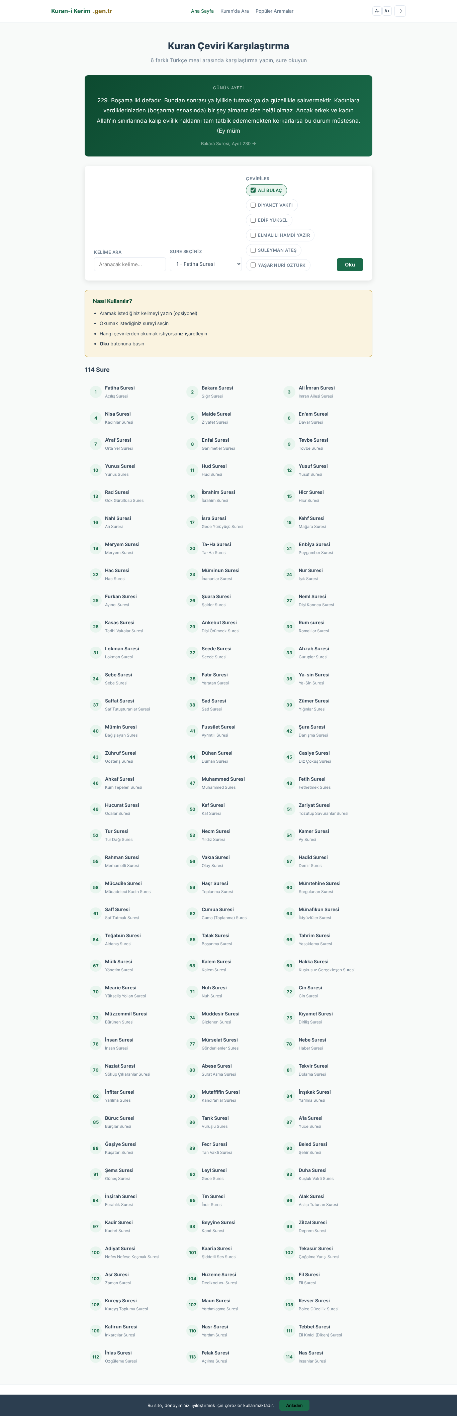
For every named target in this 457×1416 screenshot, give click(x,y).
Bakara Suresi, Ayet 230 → (228, 143)
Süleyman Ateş (277, 250)
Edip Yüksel (273, 220)
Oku (350, 264)
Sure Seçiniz (186, 251)
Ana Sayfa (202, 11)
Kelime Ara (107, 252)
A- (377, 11)
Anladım (294, 1405)
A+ (387, 11)
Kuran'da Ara (234, 11)
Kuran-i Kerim (81, 10)
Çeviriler (258, 178)
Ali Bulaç (270, 190)
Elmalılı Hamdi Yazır (284, 235)
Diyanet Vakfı (275, 205)
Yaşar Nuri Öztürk (282, 265)
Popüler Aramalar (274, 11)
